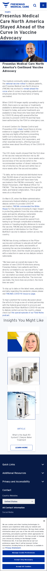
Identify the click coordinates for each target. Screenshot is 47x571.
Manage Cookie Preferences (23, 553)
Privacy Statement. (13, 548)
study (20, 129)
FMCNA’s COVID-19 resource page (20, 294)
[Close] (44, 521)
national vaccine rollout (16, 83)
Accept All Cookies (23, 566)
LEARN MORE (21, 447)
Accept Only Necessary (23, 560)
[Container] (43, 5)
